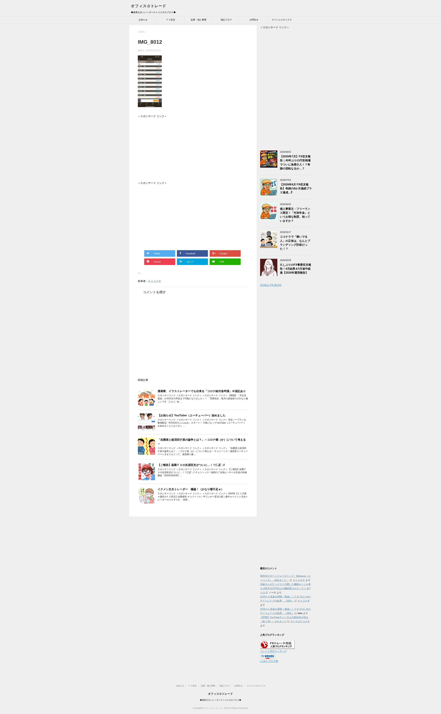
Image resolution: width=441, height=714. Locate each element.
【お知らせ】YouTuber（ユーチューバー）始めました (191, 415)
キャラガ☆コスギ (300, 621)
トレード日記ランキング (273, 651)
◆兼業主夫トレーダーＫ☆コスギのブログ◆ (220, 700)
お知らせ (143, 19)
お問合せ (253, 19)
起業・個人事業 (198, 19)
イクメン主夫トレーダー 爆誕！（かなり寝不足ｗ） (191, 489)
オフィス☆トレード (148, 6)
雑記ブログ (226, 19)
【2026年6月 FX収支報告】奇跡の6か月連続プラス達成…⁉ (296, 188)
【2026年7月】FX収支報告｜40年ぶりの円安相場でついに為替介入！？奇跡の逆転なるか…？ (295, 162)
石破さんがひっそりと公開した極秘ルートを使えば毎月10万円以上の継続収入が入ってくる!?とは (285, 588)
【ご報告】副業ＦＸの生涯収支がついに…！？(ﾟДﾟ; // (191, 464)
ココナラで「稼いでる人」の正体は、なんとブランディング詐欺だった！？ (295, 242)
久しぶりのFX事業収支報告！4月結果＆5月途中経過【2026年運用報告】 (295, 268)
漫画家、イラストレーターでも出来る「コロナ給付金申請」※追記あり (202, 391)
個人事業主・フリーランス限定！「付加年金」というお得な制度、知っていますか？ (295, 214)
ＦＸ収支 (170, 19)
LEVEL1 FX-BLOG (270, 285)
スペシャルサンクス (282, 19)
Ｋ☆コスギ (154, 281)
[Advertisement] (193, 147)
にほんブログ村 (269, 661)
